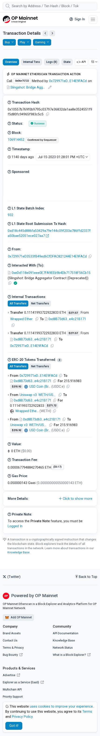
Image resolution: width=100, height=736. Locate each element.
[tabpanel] (50, 301)
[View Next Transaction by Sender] (52, 33)
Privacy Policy (22, 717)
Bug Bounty (10, 654)
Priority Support (13, 696)
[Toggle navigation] (93, 19)
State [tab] (66, 62)
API (83, 62)
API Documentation (65, 633)
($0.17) (57, 466)
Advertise (9, 675)
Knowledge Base (18, 552)
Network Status (63, 647)
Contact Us (10, 640)
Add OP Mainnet (21, 617)
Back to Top (88, 577)
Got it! (13, 726)
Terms (7, 647)
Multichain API (12, 689)
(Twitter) (13, 577)
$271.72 (51, 405)
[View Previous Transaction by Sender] (45, 33)
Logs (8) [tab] (51, 62)
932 (10, 215)
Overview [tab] (11, 62)
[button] (50, 499)
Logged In (15, 526)
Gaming (40, 42)
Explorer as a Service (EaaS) (21, 682)
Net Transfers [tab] (40, 303)
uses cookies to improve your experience (61, 706)
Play (22, 42)
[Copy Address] (90, 256)
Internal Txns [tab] (31, 62)
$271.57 (73, 312)
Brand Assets (12, 633)
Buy (7, 42)
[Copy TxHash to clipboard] (47, 114)
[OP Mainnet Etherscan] (20, 19)
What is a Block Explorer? (70, 654)
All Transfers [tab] (18, 303)
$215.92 (16, 386)
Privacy (19, 647)
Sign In (79, 19)
